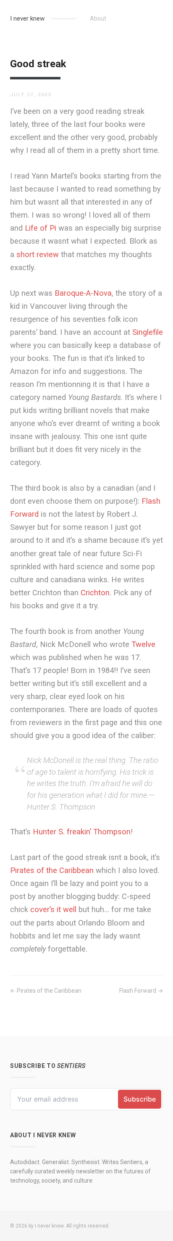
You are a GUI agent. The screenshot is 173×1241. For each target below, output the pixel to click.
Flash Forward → (141, 990)
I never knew (27, 18)
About (98, 18)
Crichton (95, 592)
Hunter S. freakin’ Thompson (82, 831)
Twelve (143, 644)
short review (37, 254)
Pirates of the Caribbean (52, 870)
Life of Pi (40, 227)
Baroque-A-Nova (83, 293)
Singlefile (147, 332)
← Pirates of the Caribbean (45, 990)
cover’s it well (53, 909)
